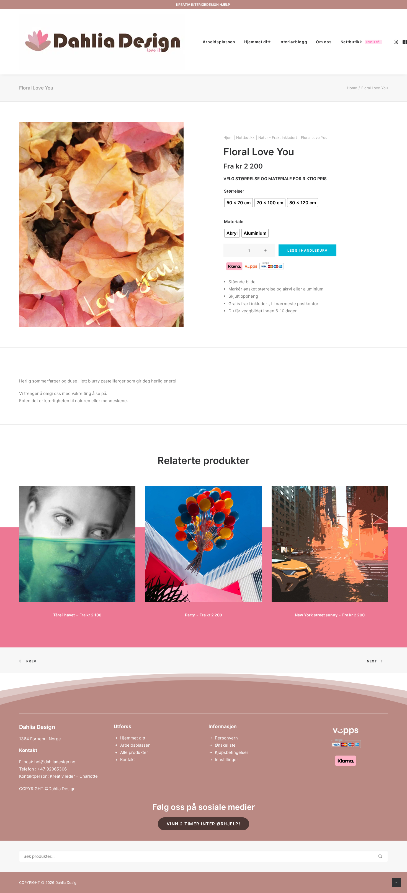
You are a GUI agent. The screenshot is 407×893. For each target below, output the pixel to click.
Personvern (226, 738)
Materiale (233, 221)
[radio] (239, 202)
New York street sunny (329, 615)
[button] (396, 42)
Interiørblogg (293, 41)
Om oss (323, 41)
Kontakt (127, 759)
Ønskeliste (225, 745)
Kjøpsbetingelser (231, 752)
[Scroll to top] (396, 882)
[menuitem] (219, 42)
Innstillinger (226, 759)
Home (352, 88)
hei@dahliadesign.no (54, 761)
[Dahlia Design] (102, 42)
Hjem (227, 137)
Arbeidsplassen (219, 41)
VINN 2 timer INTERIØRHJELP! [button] (204, 823)
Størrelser (234, 191)
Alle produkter (134, 752)
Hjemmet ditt (257, 41)
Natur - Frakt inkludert (277, 137)
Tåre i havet (77, 615)
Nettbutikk (360, 41)
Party (203, 615)
